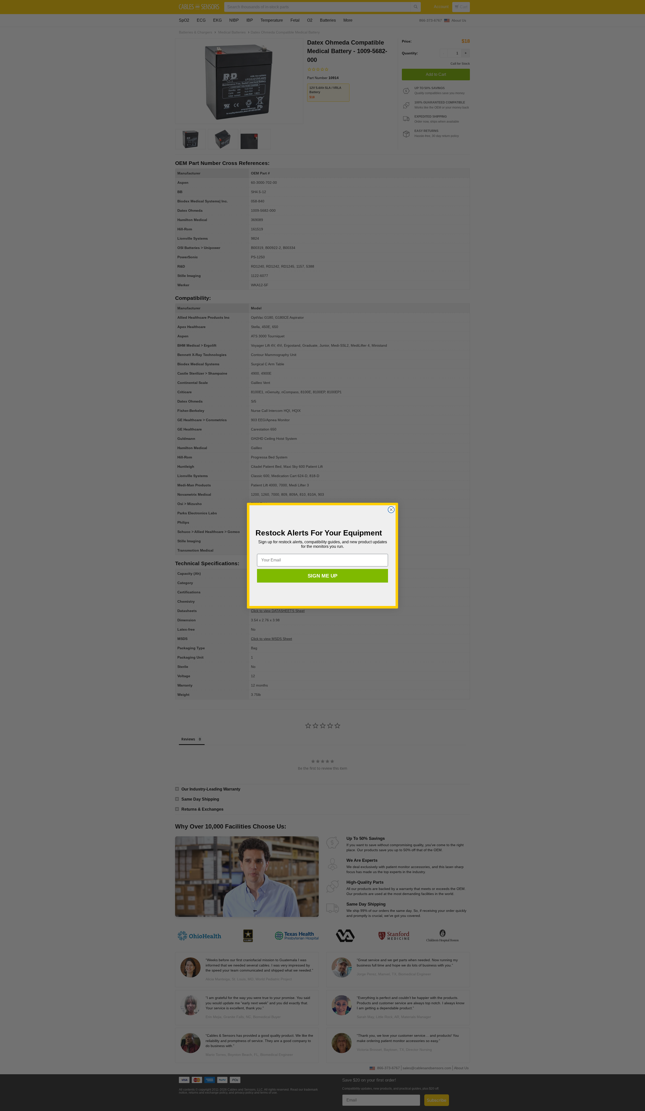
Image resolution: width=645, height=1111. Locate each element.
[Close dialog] (391, 510)
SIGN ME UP (322, 576)
